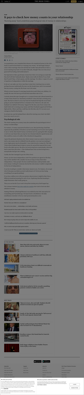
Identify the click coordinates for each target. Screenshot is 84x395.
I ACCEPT (74, 384)
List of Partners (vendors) (42, 384)
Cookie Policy (6, 388)
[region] (42, 386)
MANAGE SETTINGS (74, 387)
